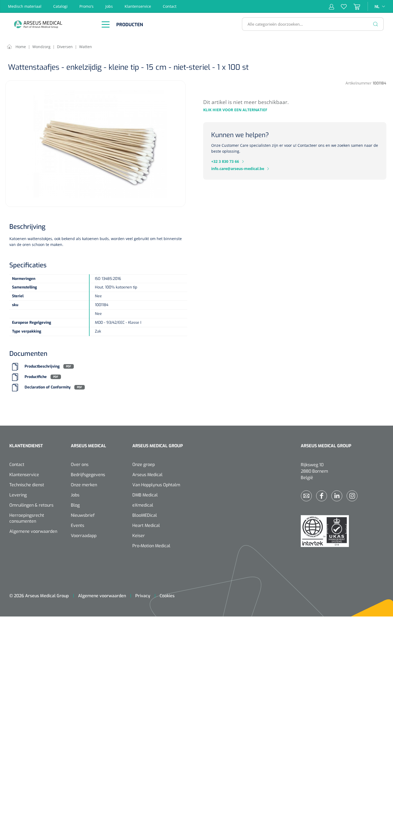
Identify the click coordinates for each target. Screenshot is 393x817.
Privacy (142, 596)
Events (77, 525)
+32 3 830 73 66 (225, 161)
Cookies (167, 596)
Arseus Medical (147, 474)
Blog (75, 505)
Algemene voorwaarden (33, 531)
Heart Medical (146, 525)
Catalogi (60, 6)
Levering (18, 495)
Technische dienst (26, 485)
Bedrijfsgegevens (88, 474)
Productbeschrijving (42, 366)
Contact (169, 6)
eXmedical (142, 505)
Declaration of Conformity (48, 387)
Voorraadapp (84, 535)
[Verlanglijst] (340, 6)
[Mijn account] (331, 6)
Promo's (86, 6)
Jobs (109, 6)
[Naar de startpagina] (52, 24)
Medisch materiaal (24, 6)
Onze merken (84, 485)
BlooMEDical (144, 515)
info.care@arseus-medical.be (237, 168)
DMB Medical (145, 495)
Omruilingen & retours (31, 505)
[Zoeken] (375, 24)
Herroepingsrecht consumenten (26, 518)
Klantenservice (138, 6)
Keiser (138, 535)
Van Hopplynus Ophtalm (156, 485)
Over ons (79, 464)
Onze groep (143, 464)
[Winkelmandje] (353, 6)
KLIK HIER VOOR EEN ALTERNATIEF (235, 109)
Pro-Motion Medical (151, 546)
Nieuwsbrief (83, 515)
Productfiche (36, 376)
